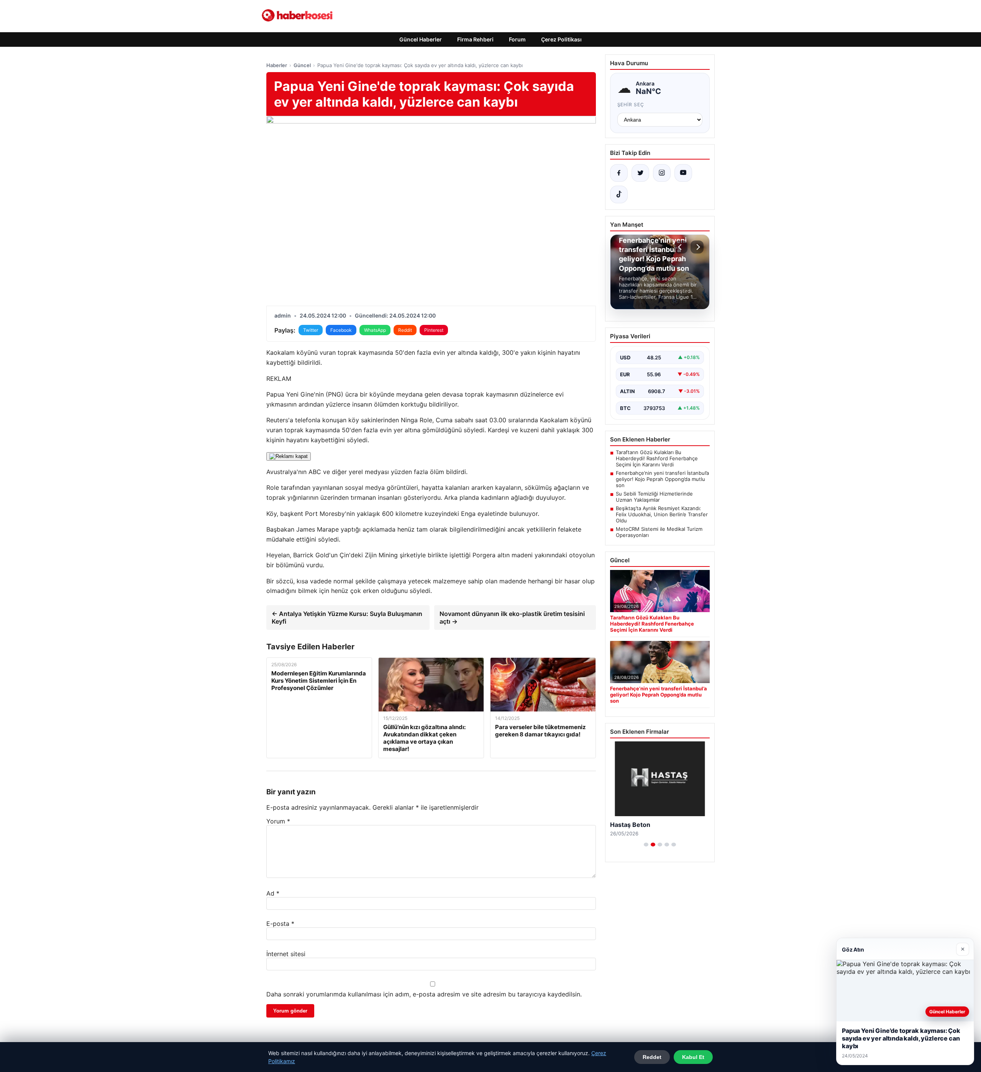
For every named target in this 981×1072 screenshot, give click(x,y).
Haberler (276, 65)
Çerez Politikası (561, 39)
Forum (517, 39)
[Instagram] (662, 173)
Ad (272, 893)
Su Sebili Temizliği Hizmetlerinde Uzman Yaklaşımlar (654, 497)
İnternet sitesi (285, 954)
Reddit (405, 330)
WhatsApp (375, 330)
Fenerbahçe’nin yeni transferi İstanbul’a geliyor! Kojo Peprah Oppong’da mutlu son (662, 479)
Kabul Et (693, 1057)
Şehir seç (631, 104)
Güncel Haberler (420, 39)
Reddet (652, 1057)
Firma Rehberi (475, 39)
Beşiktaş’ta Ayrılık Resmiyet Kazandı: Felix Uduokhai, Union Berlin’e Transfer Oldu (662, 514)
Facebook (341, 330)
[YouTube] (683, 173)
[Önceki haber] (680, 247)
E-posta (280, 923)
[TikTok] (619, 194)
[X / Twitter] (640, 173)
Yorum (278, 821)
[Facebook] (619, 173)
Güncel (302, 65)
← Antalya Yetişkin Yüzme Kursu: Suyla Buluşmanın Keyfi (347, 617)
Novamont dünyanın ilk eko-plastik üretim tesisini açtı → (512, 617)
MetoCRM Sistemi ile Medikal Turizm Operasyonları (659, 532)
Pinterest (433, 330)
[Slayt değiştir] (646, 844)
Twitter (310, 330)
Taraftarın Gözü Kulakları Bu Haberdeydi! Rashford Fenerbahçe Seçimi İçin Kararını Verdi (657, 458)
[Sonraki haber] (697, 247)
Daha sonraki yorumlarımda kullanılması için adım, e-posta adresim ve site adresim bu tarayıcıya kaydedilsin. (424, 994)
